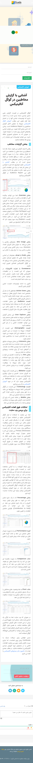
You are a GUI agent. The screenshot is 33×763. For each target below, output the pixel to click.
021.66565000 (6, 759)
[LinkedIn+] (0, 759)
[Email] (18, 690)
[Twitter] (23, 690)
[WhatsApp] (14, 690)
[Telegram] (10, 690)
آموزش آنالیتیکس (23, 87)
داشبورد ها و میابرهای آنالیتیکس (14, 651)
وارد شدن (2, 706)
